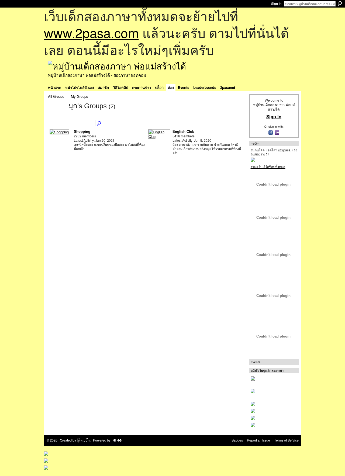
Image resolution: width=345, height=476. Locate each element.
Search (340, 3)
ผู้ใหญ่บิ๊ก (83, 440)
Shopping (82, 132)
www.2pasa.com (91, 32)
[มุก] (56, 115)
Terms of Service (286, 440)
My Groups (79, 96)
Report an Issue (258, 440)
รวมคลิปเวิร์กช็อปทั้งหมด (268, 166)
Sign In (276, 4)
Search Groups (99, 123)
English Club (183, 132)
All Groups (56, 96)
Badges (237, 440)
